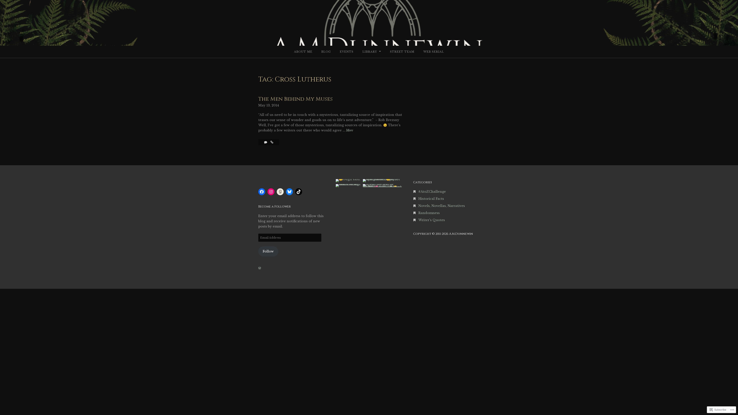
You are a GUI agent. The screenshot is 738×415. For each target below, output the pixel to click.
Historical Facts (431, 199)
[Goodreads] (280, 191)
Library (369, 51)
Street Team (402, 51)
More (349, 130)
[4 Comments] (266, 142)
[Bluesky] (289, 191)
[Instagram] (271, 191)
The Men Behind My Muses (295, 99)
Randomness (429, 213)
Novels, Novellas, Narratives (441, 206)
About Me (303, 51)
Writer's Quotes (431, 220)
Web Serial (433, 51)
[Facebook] (261, 191)
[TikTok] (298, 191)
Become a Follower (274, 206)
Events (346, 51)
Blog (326, 51)
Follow (268, 251)
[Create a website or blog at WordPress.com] (259, 268)
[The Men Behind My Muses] (271, 142)
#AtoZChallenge (432, 191)
